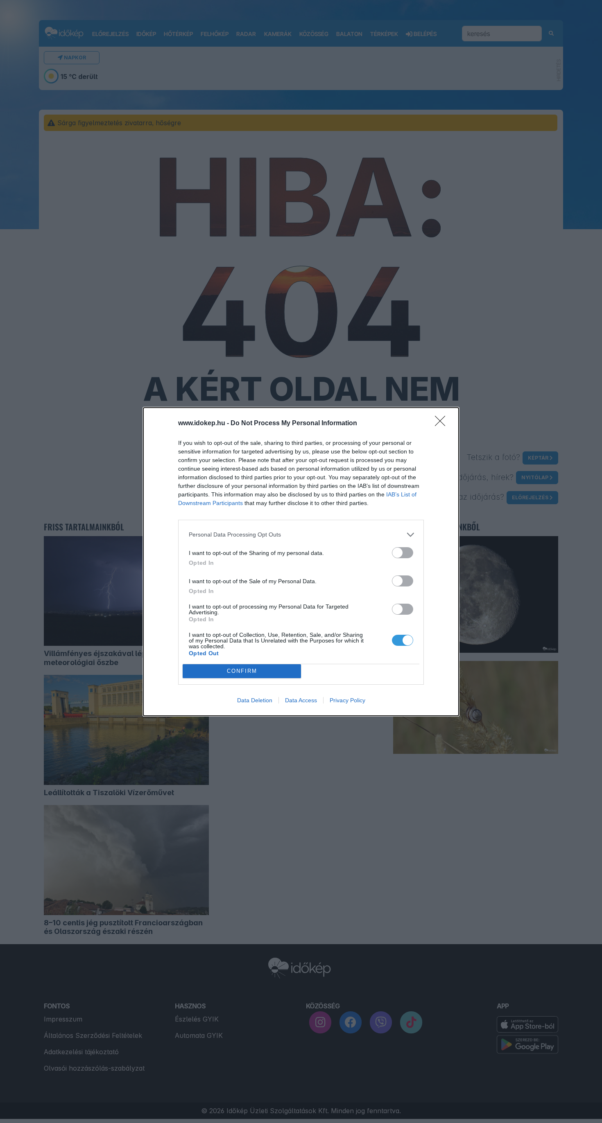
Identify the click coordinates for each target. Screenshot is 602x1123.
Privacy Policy (347, 700)
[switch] (402, 552)
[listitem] (301, 534)
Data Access (301, 700)
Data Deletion (254, 700)
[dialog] (301, 562)
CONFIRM (242, 671)
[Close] (442, 423)
